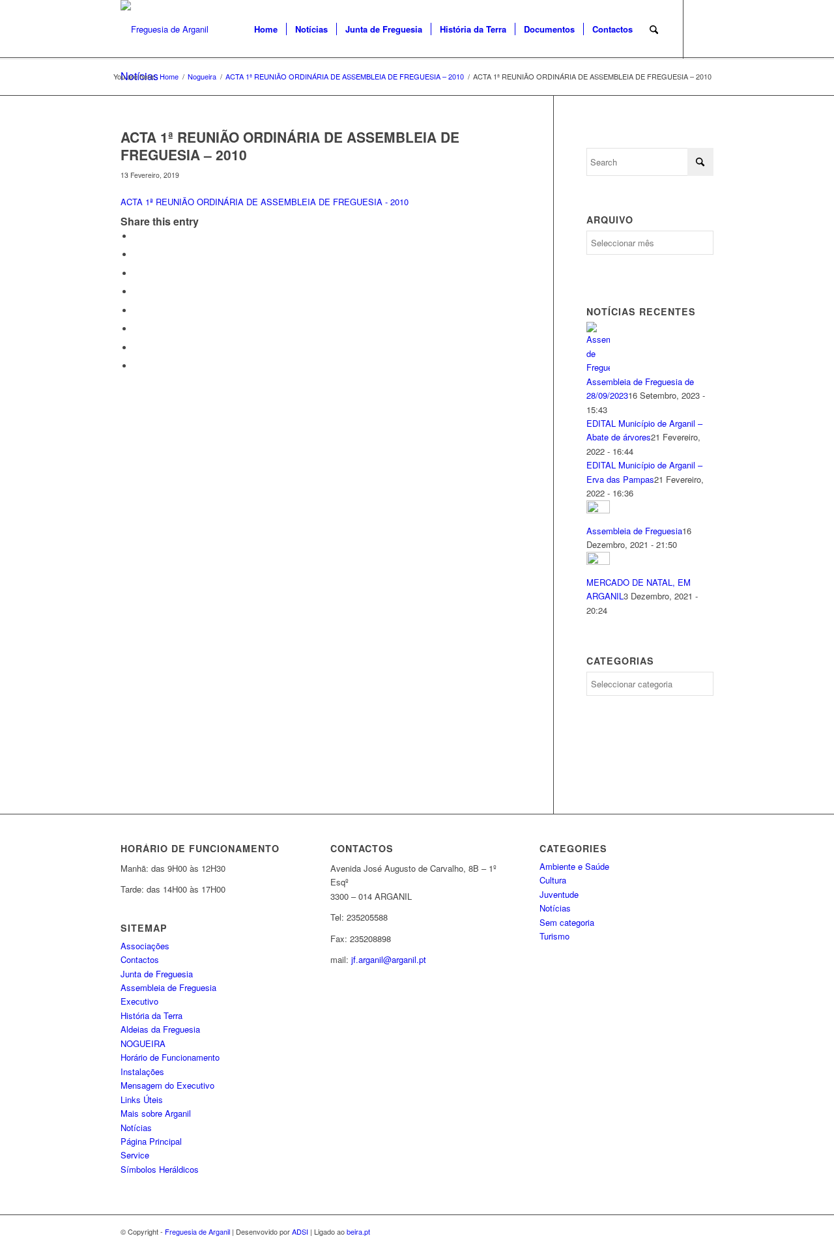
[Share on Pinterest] (137, 273)
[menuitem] (266, 29)
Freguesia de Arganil (197, 1231)
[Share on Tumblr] (137, 310)
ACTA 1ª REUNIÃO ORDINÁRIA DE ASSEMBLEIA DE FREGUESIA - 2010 (265, 201)
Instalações (142, 1071)
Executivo (139, 1001)
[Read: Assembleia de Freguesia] (598, 510)
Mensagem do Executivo (167, 1085)
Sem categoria (566, 922)
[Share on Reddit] (137, 347)
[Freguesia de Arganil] (164, 29)
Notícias (136, 1127)
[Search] (654, 29)
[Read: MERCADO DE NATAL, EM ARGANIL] (598, 561)
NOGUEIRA (143, 1043)
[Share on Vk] (137, 329)
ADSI (300, 1231)
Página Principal (151, 1141)
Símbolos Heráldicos (160, 1169)
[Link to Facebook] (703, 28)
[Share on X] (137, 254)
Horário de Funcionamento (170, 1057)
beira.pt (358, 1231)
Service (135, 1155)
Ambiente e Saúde (574, 866)
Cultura (552, 880)
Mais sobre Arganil (156, 1113)
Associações (145, 946)
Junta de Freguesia (157, 974)
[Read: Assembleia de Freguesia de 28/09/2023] (598, 367)
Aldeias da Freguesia (160, 1029)
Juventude (559, 894)
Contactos (140, 959)
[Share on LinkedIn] (137, 291)
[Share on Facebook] (137, 236)
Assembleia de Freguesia (634, 530)
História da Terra (151, 1015)
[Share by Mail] (137, 366)
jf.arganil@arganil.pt (388, 959)
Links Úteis (142, 1099)
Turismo (554, 936)
